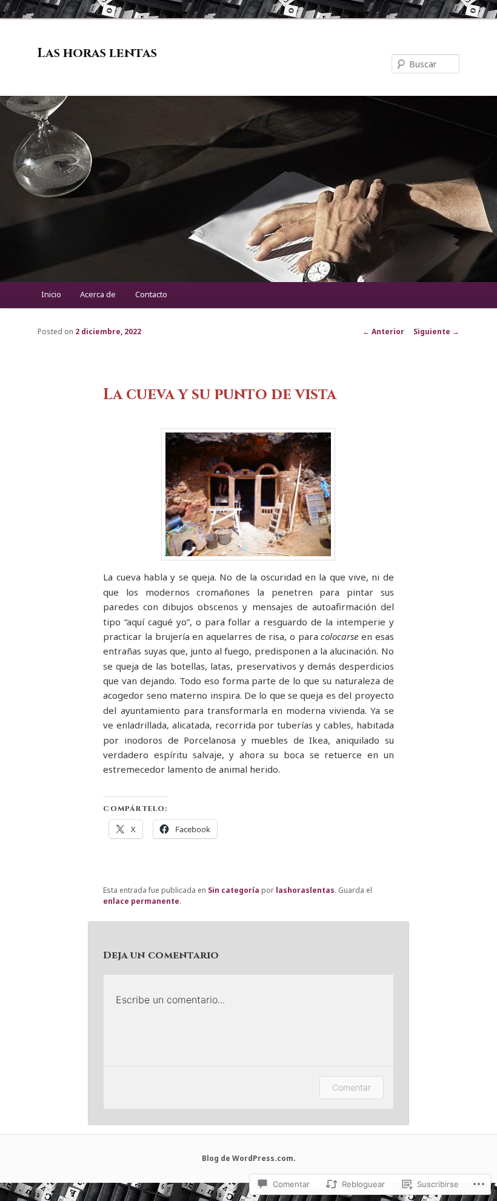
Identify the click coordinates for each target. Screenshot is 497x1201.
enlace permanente (141, 901)
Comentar (351, 1087)
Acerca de (98, 294)
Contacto (151, 294)
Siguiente (436, 331)
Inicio (51, 294)
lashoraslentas (305, 890)
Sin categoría (233, 890)
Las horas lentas (97, 53)
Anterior (383, 331)
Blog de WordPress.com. (249, 1158)
